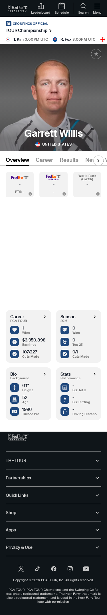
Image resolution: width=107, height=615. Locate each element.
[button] (20, 184)
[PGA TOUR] (18, 437)
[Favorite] (96, 54)
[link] (18, 8)
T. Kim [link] (18, 39)
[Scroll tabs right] (98, 161)
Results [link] (69, 160)
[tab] (17, 161)
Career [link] (44, 160)
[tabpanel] (53, 293)
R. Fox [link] (65, 39)
